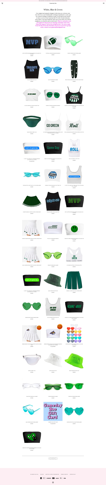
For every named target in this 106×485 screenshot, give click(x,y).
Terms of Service (64, 474)
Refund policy (73, 474)
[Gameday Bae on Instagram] (53, 482)
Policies (42, 474)
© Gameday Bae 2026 (34, 474)
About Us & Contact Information (52, 474)
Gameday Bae (53, 3)
